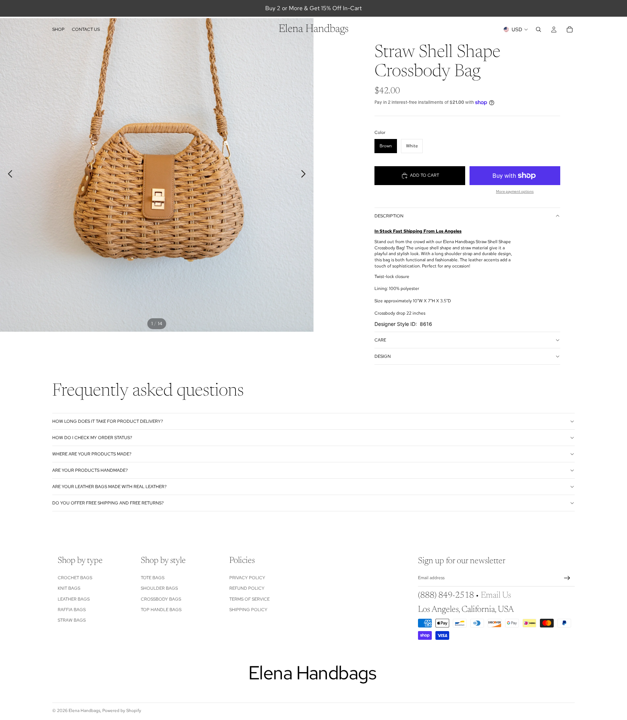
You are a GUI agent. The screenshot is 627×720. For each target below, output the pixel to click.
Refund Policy (247, 588)
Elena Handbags (84, 710)
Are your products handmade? (90, 470)
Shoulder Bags (159, 588)
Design (382, 356)
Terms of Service (249, 599)
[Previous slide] (8, 175)
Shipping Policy (248, 610)
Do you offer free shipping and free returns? (108, 503)
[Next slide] (305, 175)
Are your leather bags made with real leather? (109, 487)
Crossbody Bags (161, 599)
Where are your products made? (91, 454)
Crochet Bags (75, 578)
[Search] (538, 29)
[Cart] (570, 29)
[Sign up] (567, 578)
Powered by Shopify (121, 710)
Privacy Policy (247, 578)
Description (388, 216)
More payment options (515, 191)
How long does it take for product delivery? (107, 421)
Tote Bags (152, 578)
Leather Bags (74, 599)
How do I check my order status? (92, 438)
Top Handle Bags (161, 610)
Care (380, 340)
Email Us (496, 596)
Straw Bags (72, 620)
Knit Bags (69, 588)
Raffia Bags (72, 610)
